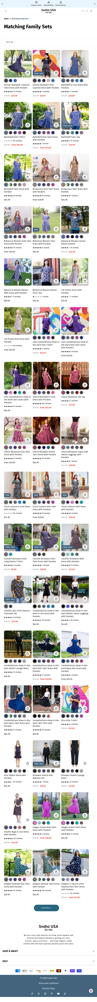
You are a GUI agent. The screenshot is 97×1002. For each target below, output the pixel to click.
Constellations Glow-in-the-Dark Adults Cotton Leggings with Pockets (74, 613)
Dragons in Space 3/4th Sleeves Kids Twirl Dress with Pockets (73, 887)
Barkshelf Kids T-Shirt (14, 137)
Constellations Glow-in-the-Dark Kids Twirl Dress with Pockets (46, 668)
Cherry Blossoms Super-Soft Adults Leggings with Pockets (74, 455)
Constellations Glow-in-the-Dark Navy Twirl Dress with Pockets (17, 723)
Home (6, 19)
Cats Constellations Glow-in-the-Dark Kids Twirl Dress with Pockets (75, 345)
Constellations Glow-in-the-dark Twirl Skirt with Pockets (46, 723)
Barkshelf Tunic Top (70, 137)
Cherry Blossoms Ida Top (73, 397)
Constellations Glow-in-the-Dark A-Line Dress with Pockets (46, 613)
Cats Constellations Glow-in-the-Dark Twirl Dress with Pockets (18, 400)
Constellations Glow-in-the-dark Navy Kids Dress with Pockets (74, 668)
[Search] (83, 11)
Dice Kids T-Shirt (69, 720)
